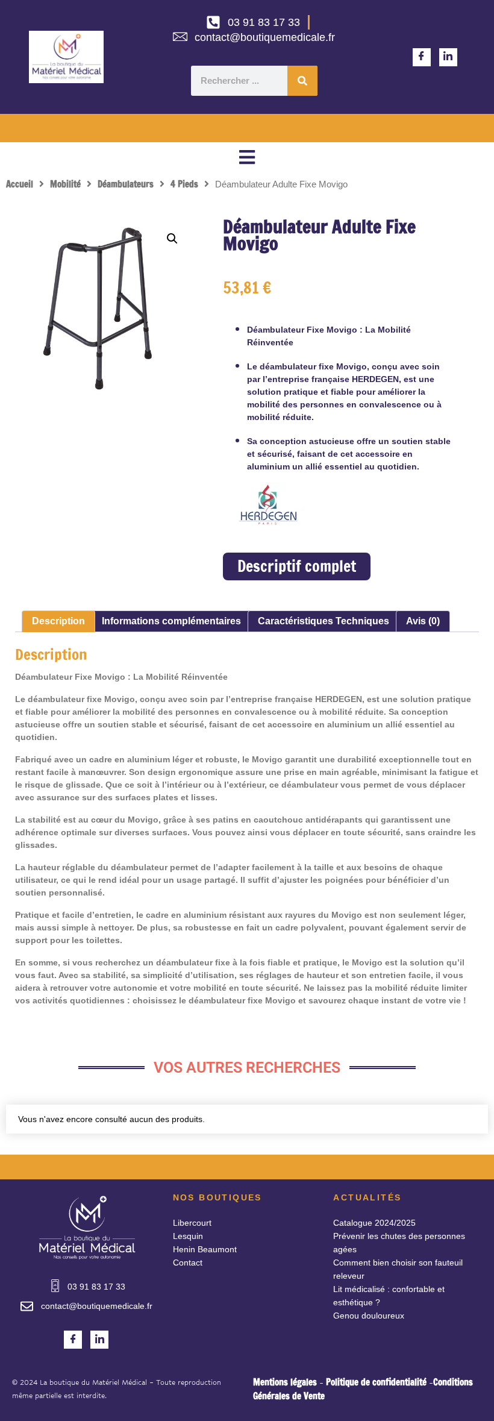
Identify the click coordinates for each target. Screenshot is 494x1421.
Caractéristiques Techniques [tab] (323, 621)
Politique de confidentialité (376, 1382)
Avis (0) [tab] (423, 621)
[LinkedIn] (448, 57)
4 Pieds (184, 184)
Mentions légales (285, 1382)
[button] (247, 157)
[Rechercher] (302, 81)
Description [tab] (58, 621)
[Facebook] (422, 57)
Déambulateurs (126, 184)
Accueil (19, 184)
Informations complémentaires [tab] (171, 621)
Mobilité (65, 184)
